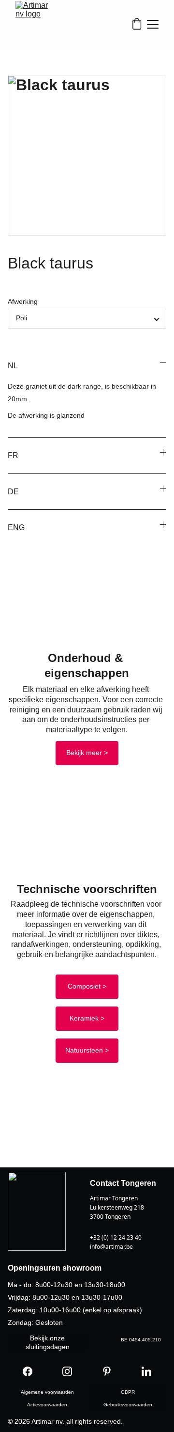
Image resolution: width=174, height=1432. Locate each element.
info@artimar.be (111, 1247)
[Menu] (153, 24)
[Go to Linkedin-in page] (146, 1371)
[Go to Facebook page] (27, 1371)
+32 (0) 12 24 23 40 (116, 1237)
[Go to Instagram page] (67, 1371)
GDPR (128, 1392)
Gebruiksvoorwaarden (127, 1404)
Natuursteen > (87, 1050)
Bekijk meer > (87, 752)
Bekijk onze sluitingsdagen (48, 1342)
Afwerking (23, 301)
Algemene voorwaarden (47, 1392)
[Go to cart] (136, 24)
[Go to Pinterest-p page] (107, 1371)
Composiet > (87, 986)
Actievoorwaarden (47, 1404)
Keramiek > (87, 1018)
